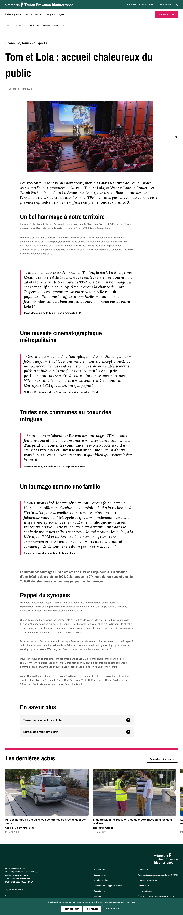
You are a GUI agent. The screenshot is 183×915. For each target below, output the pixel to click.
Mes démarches (166, 14)
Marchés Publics (101, 880)
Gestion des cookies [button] (146, 886)
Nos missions (32, 14)
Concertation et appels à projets (108, 886)
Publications (99, 869)
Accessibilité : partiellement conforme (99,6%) (158, 875)
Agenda (142, 4)
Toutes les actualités (160, 759)
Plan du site (143, 869)
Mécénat (98, 896)
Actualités (131, 4)
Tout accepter (72, 909)
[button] (176, 136)
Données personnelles (147, 880)
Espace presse (100, 875)
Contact (152, 4)
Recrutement (165, 4)
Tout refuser (92, 909)
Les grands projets (55, 14)
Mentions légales (145, 891)
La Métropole (12, 14)
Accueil (8, 25)
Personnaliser (112, 908)
